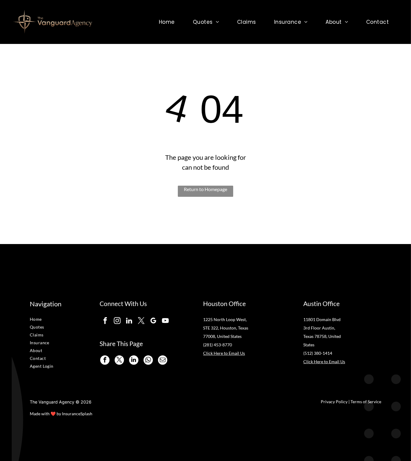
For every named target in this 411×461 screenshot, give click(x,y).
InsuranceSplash (77, 413)
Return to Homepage (205, 189)
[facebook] (105, 321)
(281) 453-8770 (217, 344)
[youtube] (165, 321)
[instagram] (117, 321)
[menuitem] (167, 22)
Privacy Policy (334, 401)
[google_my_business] (153, 321)
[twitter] (141, 321)
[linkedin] (129, 321)
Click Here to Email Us (224, 353)
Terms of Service (366, 401)
